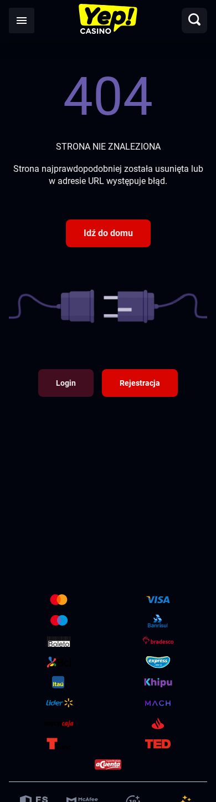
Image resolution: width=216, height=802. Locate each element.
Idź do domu (108, 233)
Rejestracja (140, 383)
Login (66, 383)
